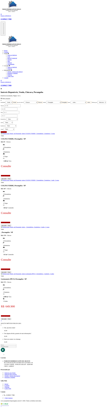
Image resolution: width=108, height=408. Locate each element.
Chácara (9, 62)
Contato (6, 78)
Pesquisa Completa (12, 73)
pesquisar (3, 132)
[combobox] (14, 102)
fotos (9, 178)
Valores (2, 105)
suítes (2, 122)
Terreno (9, 59)
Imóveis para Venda (10, 373)
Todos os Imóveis (12, 55)
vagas (2, 129)
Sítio (8, 61)
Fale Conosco (9, 398)
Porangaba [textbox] (64, 102)
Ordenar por (94, 102)
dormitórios (3, 119)
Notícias (9, 74)
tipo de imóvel (20, 102)
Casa (8, 56)
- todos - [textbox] (89, 102)
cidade (44, 102)
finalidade (3, 102)
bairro (69, 102)
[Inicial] (12, 13)
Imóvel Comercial (12, 58)
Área (2, 112)
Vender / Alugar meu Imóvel (15, 71)
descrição (4, 178)
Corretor (6, 52)
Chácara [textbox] (40, 102)
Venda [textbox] (14, 102)
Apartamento (10, 64)
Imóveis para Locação (11, 374)
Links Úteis (10, 76)
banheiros (3, 125)
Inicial (5, 50)
